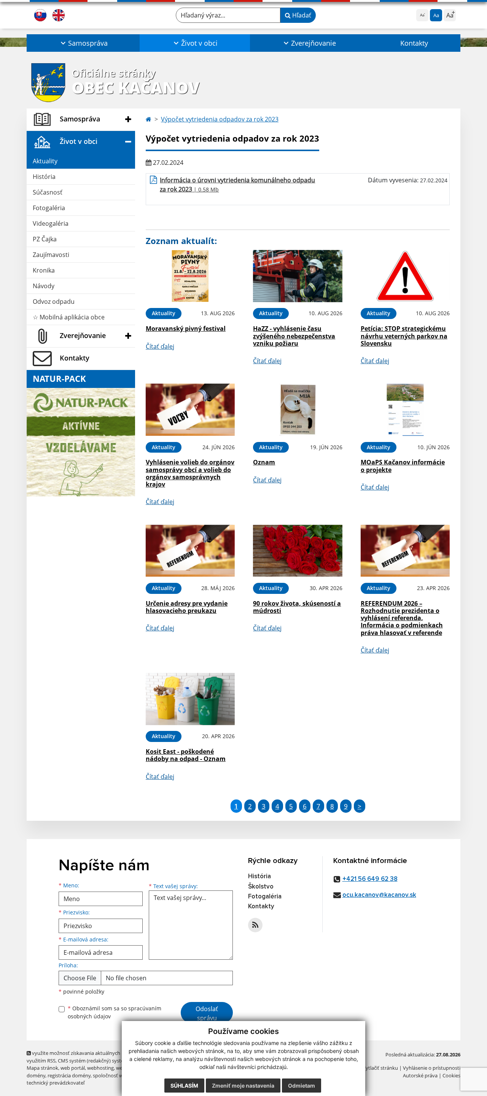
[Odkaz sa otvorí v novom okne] (255, 925)
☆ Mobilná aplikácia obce (69, 317)
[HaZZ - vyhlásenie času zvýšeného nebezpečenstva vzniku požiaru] (297, 276)
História (44, 176)
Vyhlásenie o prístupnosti (431, 1067)
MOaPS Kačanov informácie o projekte (403, 466)
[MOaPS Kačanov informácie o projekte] (405, 410)
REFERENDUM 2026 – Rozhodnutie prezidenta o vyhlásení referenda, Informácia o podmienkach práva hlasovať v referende (402, 618)
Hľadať (301, 15)
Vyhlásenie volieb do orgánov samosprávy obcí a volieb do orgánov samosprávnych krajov (190, 473)
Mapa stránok (42, 1067)
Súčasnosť (47, 192)
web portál (72, 1067)
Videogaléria (50, 223)
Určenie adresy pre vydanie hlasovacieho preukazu (187, 607)
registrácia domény (69, 1075)
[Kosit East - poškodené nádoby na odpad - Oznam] (190, 699)
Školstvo (261, 887)
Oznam (264, 462)
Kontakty (414, 43)
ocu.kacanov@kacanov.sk (379, 895)
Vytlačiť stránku (380, 1067)
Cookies (451, 1075)
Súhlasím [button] (184, 1085)
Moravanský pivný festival (186, 328)
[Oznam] (297, 410)
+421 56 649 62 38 (370, 879)
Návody (43, 286)
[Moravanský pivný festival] (190, 276)
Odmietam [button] (301, 1085)
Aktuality (45, 161)
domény (36, 1075)
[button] (83, 43)
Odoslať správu (207, 1013)
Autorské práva (420, 1075)
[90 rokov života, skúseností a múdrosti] (297, 551)
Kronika (44, 270)
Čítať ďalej (160, 346)
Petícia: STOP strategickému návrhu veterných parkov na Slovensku (404, 335)
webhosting (100, 1067)
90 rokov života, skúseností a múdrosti (297, 607)
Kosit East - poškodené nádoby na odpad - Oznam (186, 755)
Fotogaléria (49, 208)
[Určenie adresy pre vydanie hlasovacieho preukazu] (190, 551)
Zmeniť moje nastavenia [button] (243, 1085)
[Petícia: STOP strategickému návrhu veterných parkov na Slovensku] (405, 276)
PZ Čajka (45, 239)
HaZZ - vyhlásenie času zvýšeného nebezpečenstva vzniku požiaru (294, 335)
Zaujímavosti (51, 254)
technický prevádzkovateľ (55, 1082)
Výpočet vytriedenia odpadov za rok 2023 (220, 119)
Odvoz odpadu (54, 301)
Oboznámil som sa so (114, 1012)
